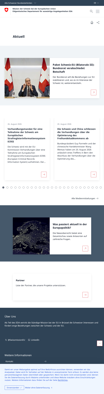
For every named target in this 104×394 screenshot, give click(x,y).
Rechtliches (63, 380)
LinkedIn (35, 339)
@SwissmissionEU (16, 339)
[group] (27, 149)
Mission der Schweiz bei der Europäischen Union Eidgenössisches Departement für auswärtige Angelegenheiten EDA (42, 9)
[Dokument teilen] (98, 22)
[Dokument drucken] (92, 22)
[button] (3, 187)
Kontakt (9, 361)
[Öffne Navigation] (97, 11)
